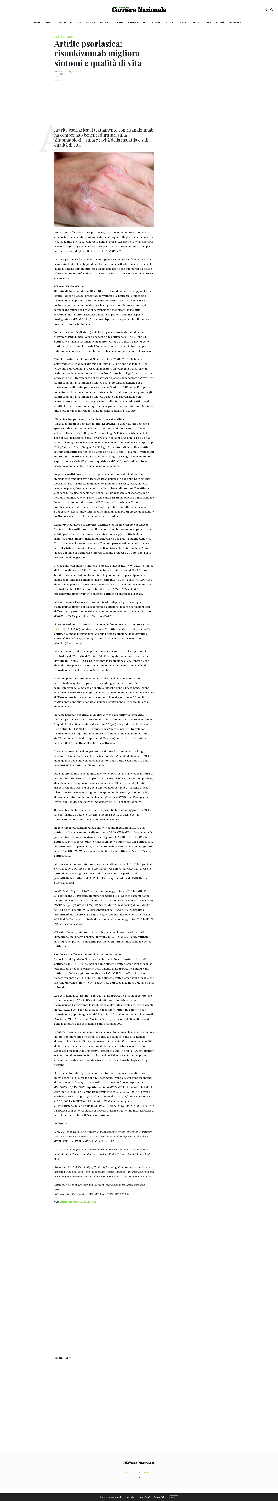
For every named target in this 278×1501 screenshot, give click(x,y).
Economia (75, 22)
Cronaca (49, 22)
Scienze (194, 22)
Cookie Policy (160, 1497)
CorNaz (75, 72)
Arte (145, 22)
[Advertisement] (104, 103)
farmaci (82, 1202)
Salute (182, 22)
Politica (90, 22)
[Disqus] (110, 1244)
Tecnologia (235, 22)
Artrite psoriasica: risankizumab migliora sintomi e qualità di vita (98, 53)
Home (37, 22)
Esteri (62, 22)
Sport (120, 22)
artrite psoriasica (69, 1202)
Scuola (207, 22)
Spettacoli (106, 22)
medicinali (92, 1202)
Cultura (156, 22)
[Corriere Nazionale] (139, 9)
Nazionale (59, 36)
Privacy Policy (145, 1472)
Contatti (130, 1472)
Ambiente (133, 22)
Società (220, 22)
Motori (170, 22)
